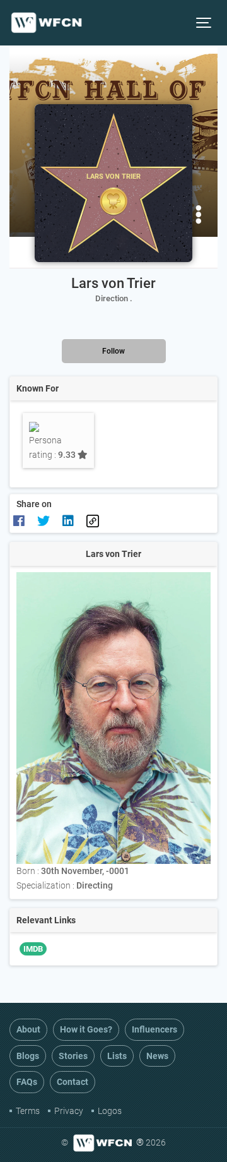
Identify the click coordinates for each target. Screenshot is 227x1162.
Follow (113, 351)
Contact (72, 1082)
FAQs (26, 1082)
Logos (110, 1111)
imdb (33, 949)
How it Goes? (86, 1029)
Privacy (68, 1111)
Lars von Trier (113, 283)
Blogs (27, 1056)
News (157, 1056)
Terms (28, 1111)
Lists (117, 1056)
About (28, 1029)
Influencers (154, 1029)
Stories (73, 1056)
